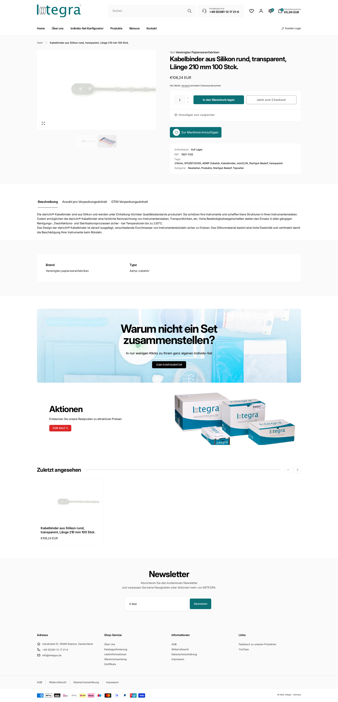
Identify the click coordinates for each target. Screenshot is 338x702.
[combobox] (152, 11)
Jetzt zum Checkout (271, 100)
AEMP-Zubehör (211, 163)
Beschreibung (48, 202)
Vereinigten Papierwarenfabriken (194, 52)
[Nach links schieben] (288, 469)
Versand (185, 85)
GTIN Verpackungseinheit (129, 202)
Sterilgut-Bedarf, (222, 167)
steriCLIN (242, 163)
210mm (178, 163)
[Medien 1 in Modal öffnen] (96, 90)
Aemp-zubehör (139, 271)
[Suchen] (189, 10)
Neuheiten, (194, 167)
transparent (276, 163)
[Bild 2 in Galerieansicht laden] (107, 141)
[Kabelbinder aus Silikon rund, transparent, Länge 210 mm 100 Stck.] (70, 515)
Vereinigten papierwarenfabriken (67, 271)
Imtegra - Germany (293, 695)
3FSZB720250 (192, 163)
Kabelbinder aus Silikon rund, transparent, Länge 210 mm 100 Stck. (68, 530)
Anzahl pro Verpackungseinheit (84, 202)
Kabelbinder (228, 163)
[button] (289, 11)
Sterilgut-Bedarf (258, 163)
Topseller (238, 167)
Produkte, (206, 167)
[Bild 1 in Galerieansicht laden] (85, 141)
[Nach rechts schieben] (297, 469)
